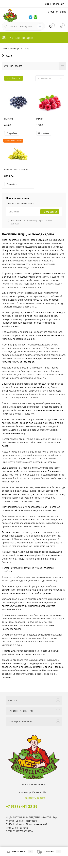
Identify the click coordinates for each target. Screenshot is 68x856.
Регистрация (58, 4)
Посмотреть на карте (34, 797)
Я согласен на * (32, 221)
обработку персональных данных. (32, 221)
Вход (47, 4)
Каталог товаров (21, 37)
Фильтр (16, 78)
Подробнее (11, 133)
